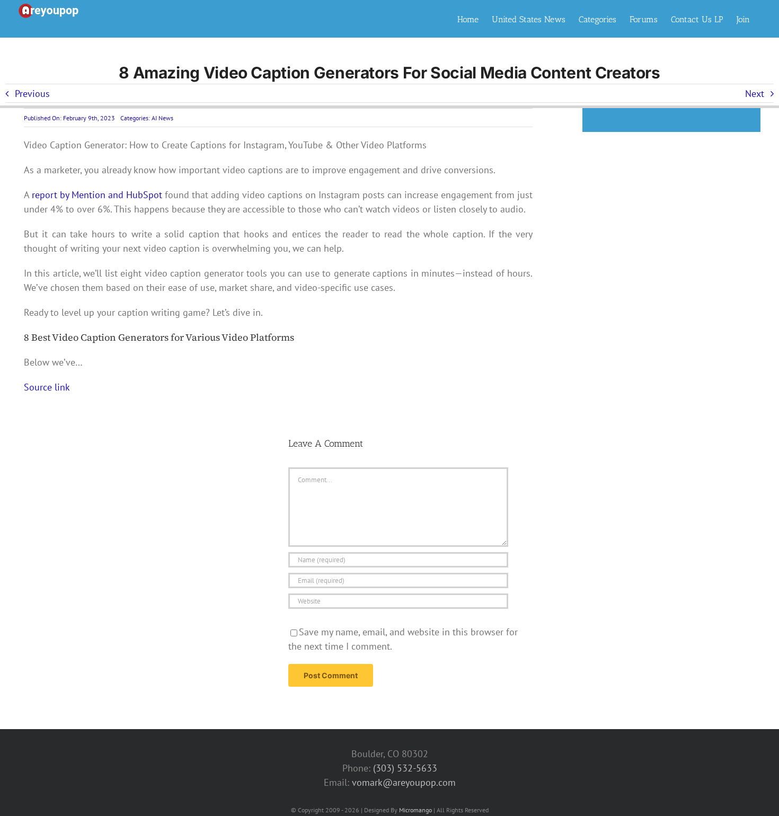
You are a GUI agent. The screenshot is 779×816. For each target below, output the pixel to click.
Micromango (415, 810)
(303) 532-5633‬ (405, 768)
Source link (47, 387)
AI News (162, 118)
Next (754, 93)
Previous (32, 93)
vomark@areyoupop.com (404, 782)
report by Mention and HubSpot (97, 195)
